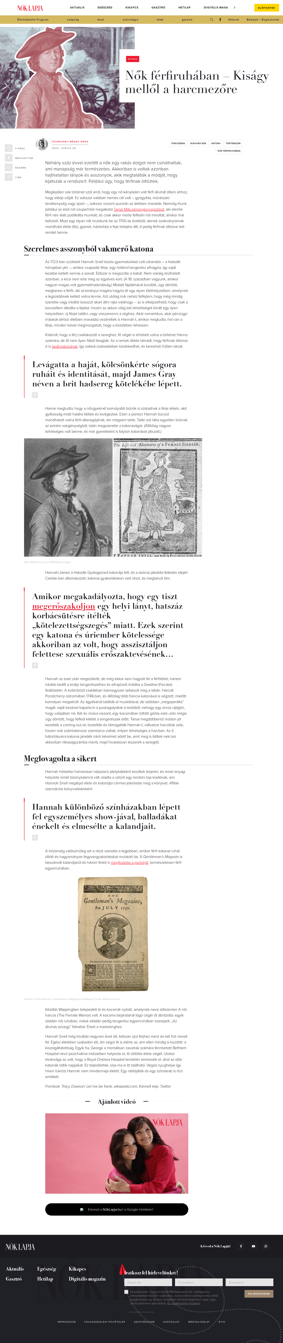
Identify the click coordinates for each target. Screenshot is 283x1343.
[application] (116, 1153)
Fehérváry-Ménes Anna (70, 141)
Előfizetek (266, 8)
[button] (234, 7)
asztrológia (130, 19)
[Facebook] (220, 19)
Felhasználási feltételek (104, 1322)
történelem (233, 143)
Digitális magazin (218, 7)
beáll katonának (65, 346)
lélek (160, 19)
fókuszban (178, 143)
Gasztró (158, 7)
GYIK (222, 1322)
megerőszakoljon (63, 606)
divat (100, 19)
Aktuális (77, 7)
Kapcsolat (171, 1322)
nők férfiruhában (229, 150)
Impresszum (66, 1322)
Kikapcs (132, 7)
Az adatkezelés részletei (183, 1303)
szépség (73, 19)
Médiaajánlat (199, 1322)
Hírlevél (233, 19)
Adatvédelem (144, 1322)
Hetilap (184, 7)
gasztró (187, 19)
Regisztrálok (270, 19)
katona (215, 143)
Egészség (105, 7)
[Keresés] (212, 19)
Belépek (252, 19)
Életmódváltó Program (33, 19)
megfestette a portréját (129, 862)
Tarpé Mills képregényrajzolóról (139, 209)
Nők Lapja (30, 8)
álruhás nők (198, 143)
